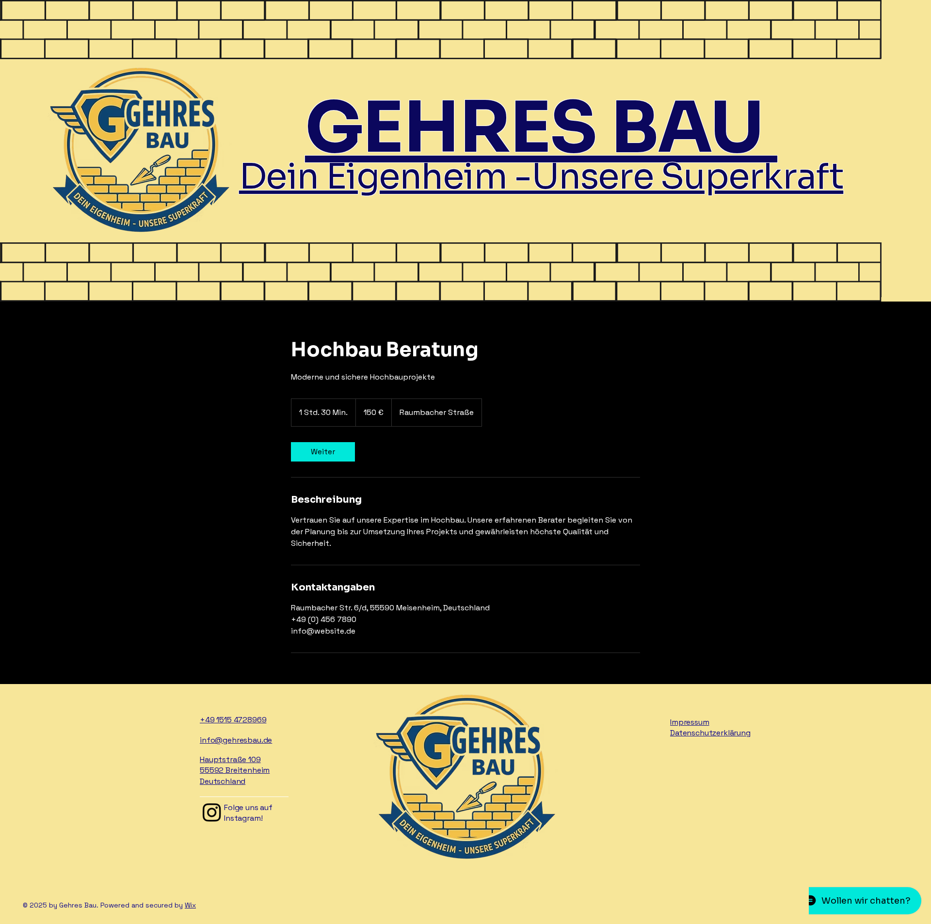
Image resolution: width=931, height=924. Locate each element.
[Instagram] (212, 812)
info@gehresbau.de (236, 740)
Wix (190, 905)
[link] (323, 452)
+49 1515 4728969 (233, 720)
